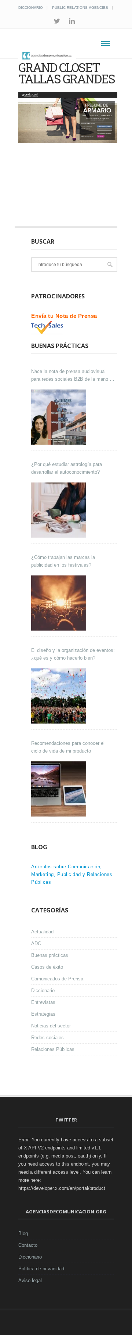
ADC (36, 943)
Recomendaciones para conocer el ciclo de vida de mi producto (67, 747)
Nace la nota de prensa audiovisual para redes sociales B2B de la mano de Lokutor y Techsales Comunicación (73, 376)
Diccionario (30, 8)
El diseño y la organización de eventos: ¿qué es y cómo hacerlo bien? (73, 654)
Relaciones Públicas (52, 1049)
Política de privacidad (41, 1268)
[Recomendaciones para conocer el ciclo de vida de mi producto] (59, 788)
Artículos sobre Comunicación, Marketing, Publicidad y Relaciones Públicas (71, 874)
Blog (23, 1233)
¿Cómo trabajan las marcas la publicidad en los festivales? (63, 561)
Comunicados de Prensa (57, 978)
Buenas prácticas (49, 955)
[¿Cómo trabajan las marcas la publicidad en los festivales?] (59, 603)
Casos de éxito (47, 967)
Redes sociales (47, 1037)
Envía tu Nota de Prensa (64, 316)
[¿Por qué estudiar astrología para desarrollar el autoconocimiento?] (59, 510)
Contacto (27, 1245)
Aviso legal (30, 1280)
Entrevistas (43, 1002)
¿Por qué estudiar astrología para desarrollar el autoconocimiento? (66, 468)
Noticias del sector (51, 1026)
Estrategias (43, 1014)
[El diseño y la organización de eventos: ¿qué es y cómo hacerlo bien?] (59, 695)
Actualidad (42, 931)
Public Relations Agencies (80, 8)
